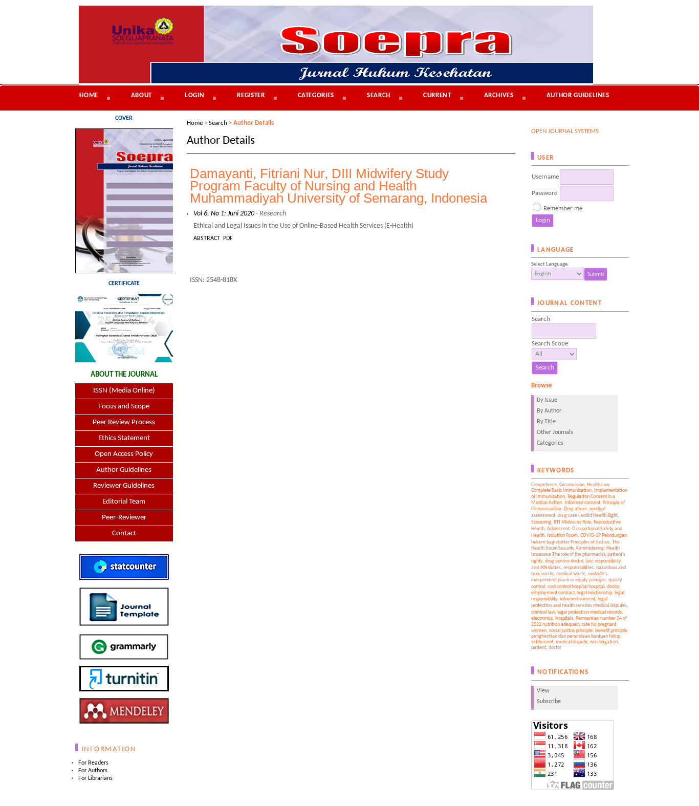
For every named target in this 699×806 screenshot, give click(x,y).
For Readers (93, 763)
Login (194, 95)
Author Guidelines (123, 470)
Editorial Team (123, 502)
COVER (124, 118)
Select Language (549, 264)
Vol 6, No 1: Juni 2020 (223, 213)
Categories (550, 443)
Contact (124, 533)
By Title (546, 422)
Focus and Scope (123, 406)
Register (251, 95)
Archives (499, 95)
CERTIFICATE (124, 283)
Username (545, 176)
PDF (228, 238)
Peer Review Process (124, 422)
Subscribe (549, 702)
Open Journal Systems (565, 131)
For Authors (92, 771)
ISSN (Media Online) (124, 391)
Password (545, 193)
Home (88, 95)
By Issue (547, 400)
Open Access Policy (124, 454)
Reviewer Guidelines (124, 486)
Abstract (206, 238)
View (543, 691)
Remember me (562, 208)
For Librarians (95, 778)
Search (378, 95)
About (141, 95)
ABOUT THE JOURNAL (124, 375)
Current (437, 95)
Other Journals (555, 432)
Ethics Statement (124, 438)
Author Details (253, 123)
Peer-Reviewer (124, 517)
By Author (549, 411)
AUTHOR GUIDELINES (578, 95)
